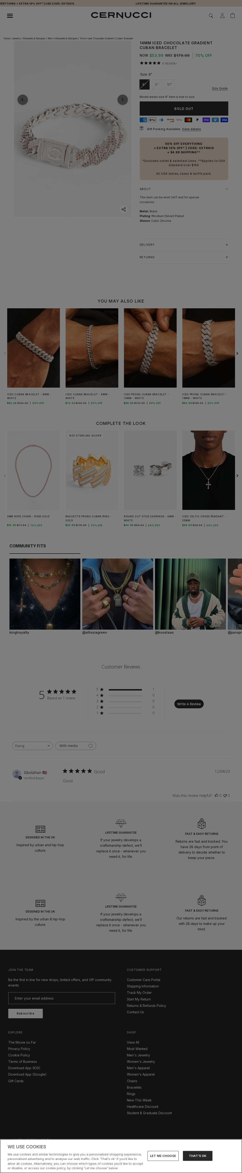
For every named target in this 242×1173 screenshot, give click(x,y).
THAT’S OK (197, 1156)
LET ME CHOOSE (163, 1156)
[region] (121, 1156)
